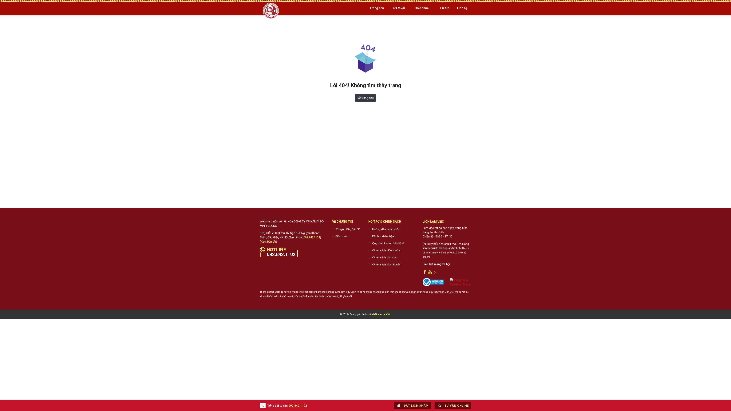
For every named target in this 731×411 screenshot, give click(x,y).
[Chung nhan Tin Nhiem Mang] (460, 282)
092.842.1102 (312, 237)
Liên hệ (462, 8)
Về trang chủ (365, 98)
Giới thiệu (398, 8)
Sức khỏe (341, 236)
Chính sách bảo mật (384, 257)
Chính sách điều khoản (386, 250)
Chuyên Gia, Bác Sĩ (348, 229)
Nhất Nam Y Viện (381, 314)
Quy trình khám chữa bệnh (388, 243)
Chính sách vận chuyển (386, 264)
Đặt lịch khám (416, 405)
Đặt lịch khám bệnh (383, 236)
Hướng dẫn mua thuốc (385, 229)
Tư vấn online (456, 405)
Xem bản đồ (268, 241)
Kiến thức (422, 8)
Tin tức (444, 8)
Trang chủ (376, 8)
